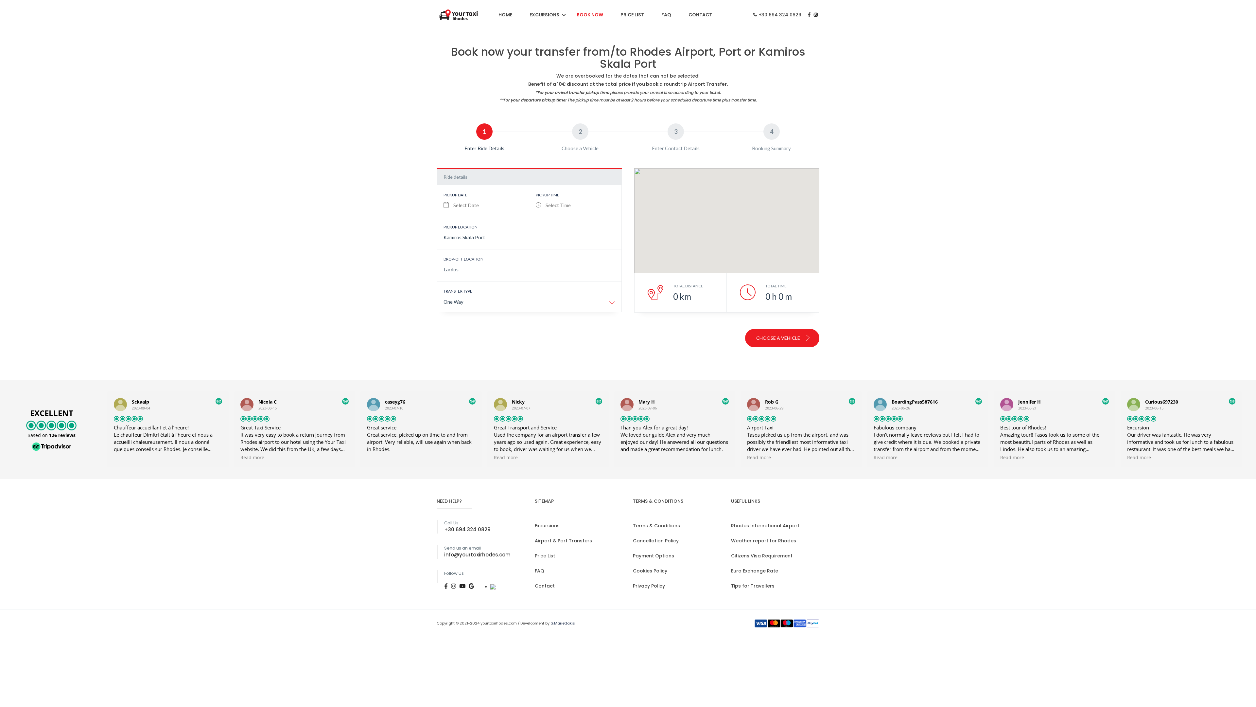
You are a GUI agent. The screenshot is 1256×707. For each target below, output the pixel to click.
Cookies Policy (650, 571)
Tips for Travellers (753, 586)
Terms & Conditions (656, 525)
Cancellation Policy (656, 540)
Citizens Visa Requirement (762, 556)
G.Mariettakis (562, 623)
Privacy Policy (649, 586)
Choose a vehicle (778, 338)
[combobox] (529, 304)
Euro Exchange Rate (754, 571)
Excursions (544, 14)
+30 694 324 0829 (780, 14)
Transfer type (458, 291)
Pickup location (461, 227)
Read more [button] (252, 458)
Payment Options (653, 556)
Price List (632, 14)
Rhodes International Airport (765, 525)
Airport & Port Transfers (563, 540)
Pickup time (547, 194)
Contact (700, 14)
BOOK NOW (590, 14)
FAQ (666, 14)
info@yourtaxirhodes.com (477, 554)
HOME (505, 14)
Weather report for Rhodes (763, 540)
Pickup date (455, 194)
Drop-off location (463, 259)
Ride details (455, 177)
